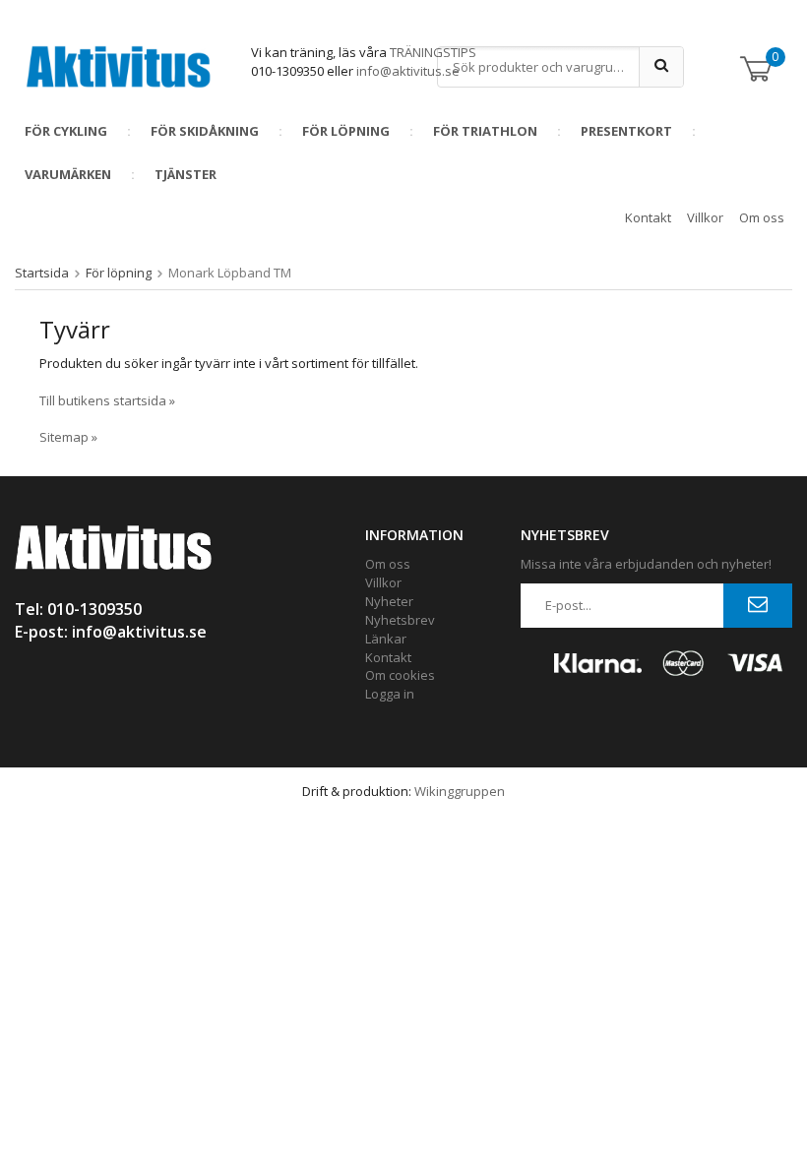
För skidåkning (205, 131)
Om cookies (400, 675)
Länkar (385, 638)
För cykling (66, 131)
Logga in (389, 694)
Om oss (761, 217)
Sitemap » (68, 437)
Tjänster (186, 174)
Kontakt (648, 217)
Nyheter (389, 601)
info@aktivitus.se (408, 71)
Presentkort (626, 131)
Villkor (705, 217)
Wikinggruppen (459, 791)
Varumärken (68, 174)
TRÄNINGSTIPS (433, 52)
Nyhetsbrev (400, 620)
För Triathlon (485, 131)
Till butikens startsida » (107, 400)
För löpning (346, 131)
